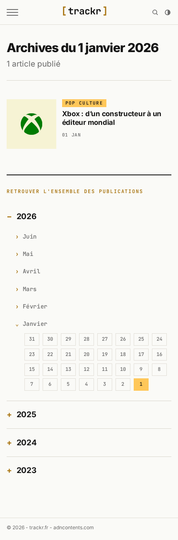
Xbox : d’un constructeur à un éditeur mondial (112, 118)
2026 (26, 216)
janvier (35, 323)
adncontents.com (73, 527)
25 (141, 339)
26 (123, 339)
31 (32, 339)
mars (30, 289)
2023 (26, 470)
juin (30, 236)
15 (32, 369)
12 (86, 369)
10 (123, 369)
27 (105, 339)
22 (50, 354)
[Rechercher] (155, 12)
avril (32, 271)
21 (68, 354)
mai (28, 254)
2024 (27, 442)
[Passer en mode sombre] (167, 12)
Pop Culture (84, 103)
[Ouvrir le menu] (12, 12)
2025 (26, 414)
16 (159, 354)
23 (32, 354)
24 (159, 339)
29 (68, 339)
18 (123, 354)
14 (50, 369)
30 (50, 339)
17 (141, 354)
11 (105, 369)
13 (68, 369)
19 (105, 354)
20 (86, 354)
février (35, 306)
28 (86, 339)
